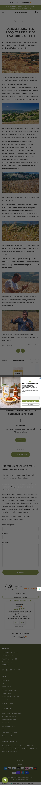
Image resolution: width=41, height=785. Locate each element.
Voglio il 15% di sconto (31, 401)
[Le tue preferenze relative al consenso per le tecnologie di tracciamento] (39, 589)
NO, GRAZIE (30, 404)
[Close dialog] (40, 378)
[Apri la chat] (5, 780)
